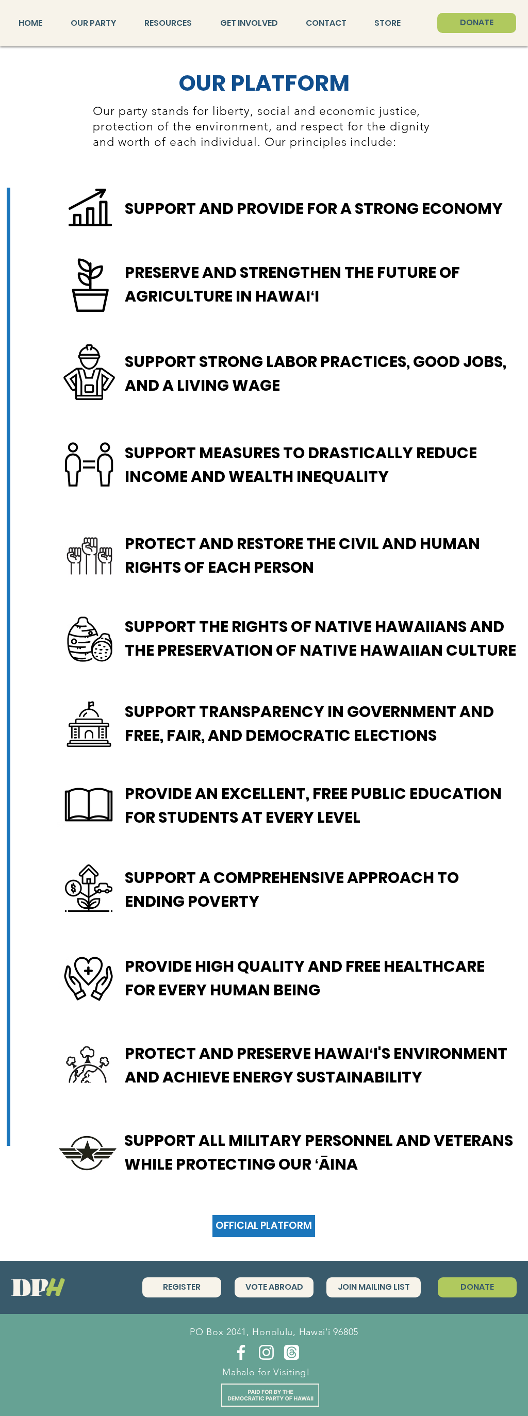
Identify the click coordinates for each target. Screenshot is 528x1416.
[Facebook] (241, 1352)
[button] (100, 23)
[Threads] (292, 1352)
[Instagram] (266, 1352)
